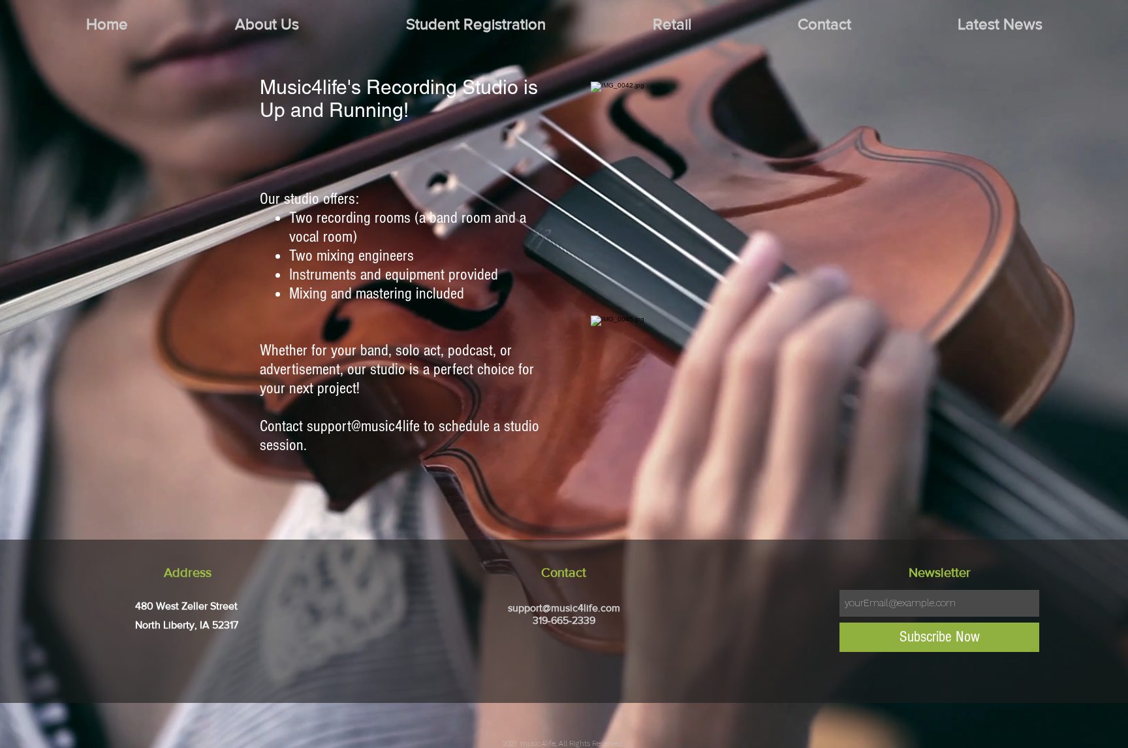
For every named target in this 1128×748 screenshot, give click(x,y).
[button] (266, 24)
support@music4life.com (564, 607)
